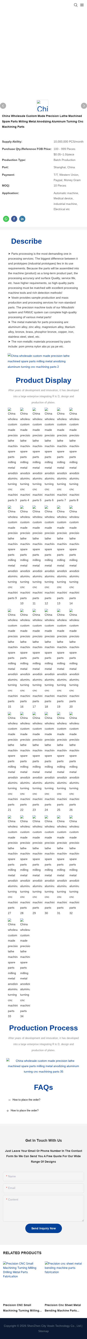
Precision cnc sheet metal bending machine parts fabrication (63, 1308)
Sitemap (43, 1331)
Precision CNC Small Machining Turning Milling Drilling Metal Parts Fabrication (21, 1308)
